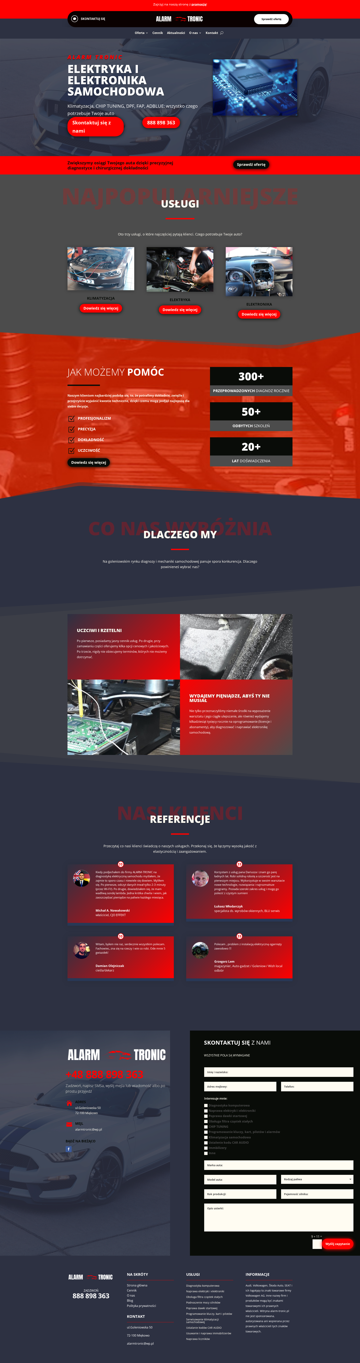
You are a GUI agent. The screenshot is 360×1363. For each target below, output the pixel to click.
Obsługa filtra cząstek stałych (231, 1121)
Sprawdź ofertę (271, 19)
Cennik (157, 33)
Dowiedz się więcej (100, 308)
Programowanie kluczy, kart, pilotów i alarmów (244, 1132)
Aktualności (176, 33)
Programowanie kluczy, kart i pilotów (209, 1314)
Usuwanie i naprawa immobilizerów (208, 1333)
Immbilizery (217, 1148)
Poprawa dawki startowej (228, 1116)
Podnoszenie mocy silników (203, 1302)
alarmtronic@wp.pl (140, 1343)
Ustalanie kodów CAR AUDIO (204, 1327)
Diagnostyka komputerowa (229, 1105)
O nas (193, 33)
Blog (130, 1300)
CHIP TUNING (218, 1127)
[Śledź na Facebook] (69, 1149)
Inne (212, 1153)
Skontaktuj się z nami (91, 126)
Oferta (140, 33)
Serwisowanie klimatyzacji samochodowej (202, 1321)
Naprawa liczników (198, 1339)
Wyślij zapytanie (338, 1244)
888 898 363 (161, 122)
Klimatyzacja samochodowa (230, 1137)
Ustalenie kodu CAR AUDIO (229, 1142)
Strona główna (137, 1285)
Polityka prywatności (141, 1306)
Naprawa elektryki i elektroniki (232, 1111)
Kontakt (212, 33)
